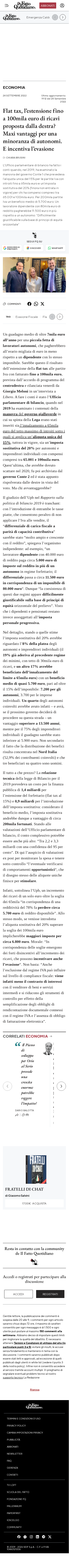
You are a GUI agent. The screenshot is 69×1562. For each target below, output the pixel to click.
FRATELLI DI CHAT (24, 1189)
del (30, 414)
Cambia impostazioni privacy (25, 1432)
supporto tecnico (13, 1377)
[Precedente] (7, 1086)
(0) (27, 1114)
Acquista (34, 1203)
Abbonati (48, 5)
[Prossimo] (61, 1086)
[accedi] (62, 5)
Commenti (14, 303)
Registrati (50, 1294)
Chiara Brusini (14, 157)
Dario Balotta (24, 1110)
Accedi (18, 1294)
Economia (14, 87)
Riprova (34, 1389)
